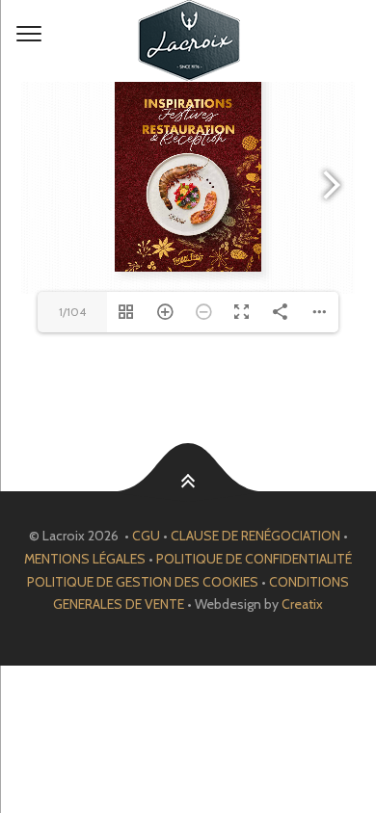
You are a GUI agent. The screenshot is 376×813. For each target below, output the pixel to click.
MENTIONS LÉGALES (85, 558)
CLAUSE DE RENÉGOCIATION (255, 535)
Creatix (302, 604)
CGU (146, 535)
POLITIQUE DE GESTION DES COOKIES (142, 581)
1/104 (72, 311)
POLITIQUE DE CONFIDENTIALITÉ (254, 558)
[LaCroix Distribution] (188, 41)
